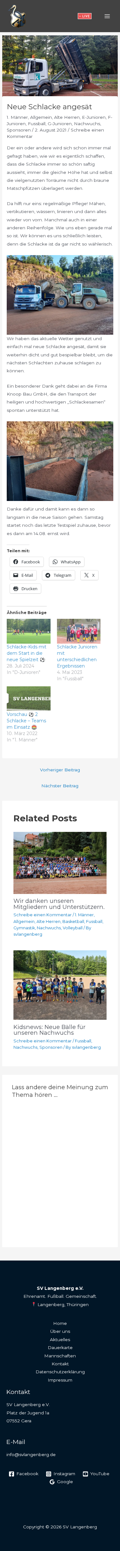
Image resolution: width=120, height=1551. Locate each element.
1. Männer (17, 117)
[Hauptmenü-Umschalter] (107, 16)
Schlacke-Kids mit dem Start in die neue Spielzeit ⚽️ (26, 653)
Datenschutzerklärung (60, 1371)
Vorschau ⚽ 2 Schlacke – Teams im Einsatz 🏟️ (26, 720)
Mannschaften (60, 1355)
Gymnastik (24, 928)
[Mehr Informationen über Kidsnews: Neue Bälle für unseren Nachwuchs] (60, 984)
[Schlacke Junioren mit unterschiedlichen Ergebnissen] (78, 631)
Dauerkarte (60, 1347)
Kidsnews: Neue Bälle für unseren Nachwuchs (49, 1029)
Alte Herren (67, 117)
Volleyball (73, 928)
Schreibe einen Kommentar (42, 914)
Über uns (60, 1331)
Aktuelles (60, 1339)
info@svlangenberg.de (31, 1454)
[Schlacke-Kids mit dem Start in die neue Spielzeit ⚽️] (28, 631)
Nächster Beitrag (59, 785)
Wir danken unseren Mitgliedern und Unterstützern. (59, 903)
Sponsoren (19, 129)
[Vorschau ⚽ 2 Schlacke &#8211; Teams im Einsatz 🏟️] (28, 698)
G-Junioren (60, 123)
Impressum (60, 1380)
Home (60, 1323)
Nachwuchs (87, 123)
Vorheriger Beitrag (60, 769)
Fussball (36, 123)
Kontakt (60, 1363)
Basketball (73, 921)
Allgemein (41, 117)
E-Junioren (94, 117)
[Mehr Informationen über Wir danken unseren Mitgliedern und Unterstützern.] (60, 862)
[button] (85, 16)
